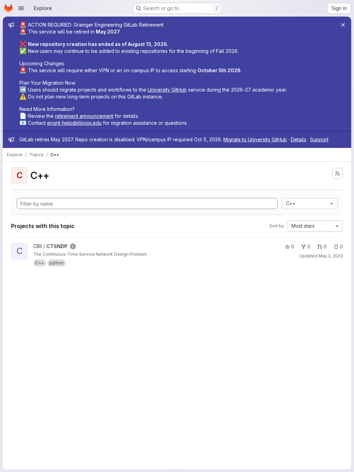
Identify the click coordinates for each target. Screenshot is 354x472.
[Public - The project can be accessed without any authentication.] (73, 246)
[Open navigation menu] (21, 8)
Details (298, 139)
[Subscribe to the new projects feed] (337, 173)
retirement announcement (84, 116)
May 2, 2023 (330, 255)
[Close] (343, 25)
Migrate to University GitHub (255, 139)
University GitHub (167, 90)
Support (319, 139)
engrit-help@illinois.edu (74, 123)
